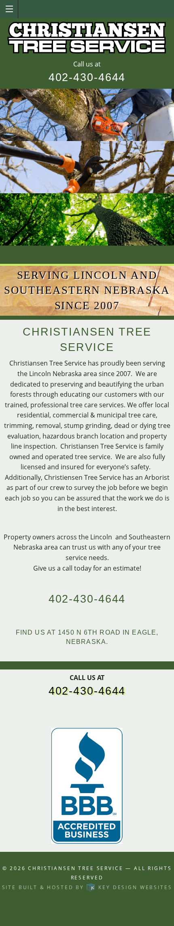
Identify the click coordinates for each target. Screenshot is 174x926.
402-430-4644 (87, 77)
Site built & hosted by (87, 887)
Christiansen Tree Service (75, 868)
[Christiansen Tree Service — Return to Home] (87, 38)
